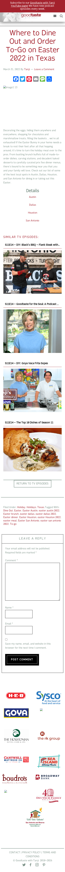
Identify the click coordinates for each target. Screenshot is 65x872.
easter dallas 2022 (46, 514)
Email (9, 624)
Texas (40, 507)
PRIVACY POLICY (31, 852)
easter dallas (27, 514)
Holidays (31, 507)
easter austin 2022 (49, 511)
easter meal (10, 521)
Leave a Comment (44, 69)
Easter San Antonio (28, 521)
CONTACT (14, 852)
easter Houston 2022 (49, 517)
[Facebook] (15, 79)
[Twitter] (24, 865)
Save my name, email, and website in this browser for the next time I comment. (28, 646)
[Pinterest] (44, 865)
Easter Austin (30, 511)
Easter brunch (11, 514)
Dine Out (8, 511)
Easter (17, 511)
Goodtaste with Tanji (22, 16)
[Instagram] (37, 865)
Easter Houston (27, 517)
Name (9, 608)
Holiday (21, 507)
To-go (13, 524)
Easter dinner (10, 517)
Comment (11, 560)
